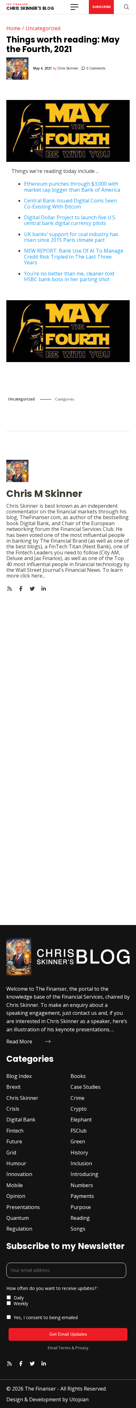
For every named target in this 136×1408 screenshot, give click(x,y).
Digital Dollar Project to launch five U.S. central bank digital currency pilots (70, 220)
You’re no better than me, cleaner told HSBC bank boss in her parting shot (69, 276)
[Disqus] (68, 671)
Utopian (79, 1399)
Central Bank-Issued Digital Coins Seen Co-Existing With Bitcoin (70, 203)
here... (38, 575)
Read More (19, 1041)
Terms (65, 1348)
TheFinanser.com (40, 517)
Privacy (81, 1348)
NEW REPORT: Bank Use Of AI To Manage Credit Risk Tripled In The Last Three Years (73, 256)
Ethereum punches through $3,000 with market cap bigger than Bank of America (72, 186)
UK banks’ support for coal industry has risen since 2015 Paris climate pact (71, 237)
